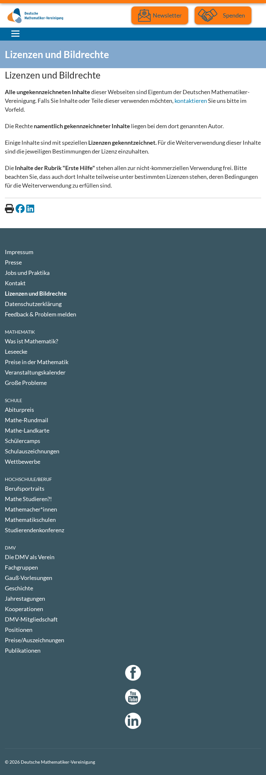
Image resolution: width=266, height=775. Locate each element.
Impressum (19, 251)
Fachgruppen (21, 567)
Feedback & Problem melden (40, 314)
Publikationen (23, 650)
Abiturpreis (19, 409)
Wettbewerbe (22, 461)
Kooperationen (24, 608)
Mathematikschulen (30, 519)
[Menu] (15, 33)
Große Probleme (26, 382)
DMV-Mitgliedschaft (31, 619)
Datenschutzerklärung (33, 303)
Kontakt (15, 283)
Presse (13, 262)
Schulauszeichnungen (32, 451)
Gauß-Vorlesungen (28, 577)
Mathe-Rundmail (26, 420)
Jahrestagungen (25, 598)
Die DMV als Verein (29, 556)
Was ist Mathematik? (31, 341)
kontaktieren (191, 100)
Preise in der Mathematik (36, 361)
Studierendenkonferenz (34, 530)
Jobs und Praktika (27, 272)
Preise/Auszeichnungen (34, 640)
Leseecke (16, 351)
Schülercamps (22, 440)
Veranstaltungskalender (35, 372)
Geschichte (19, 588)
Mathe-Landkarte (27, 430)
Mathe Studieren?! (28, 498)
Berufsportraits (24, 488)
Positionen (18, 629)
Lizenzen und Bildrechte (36, 293)
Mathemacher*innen (31, 509)
